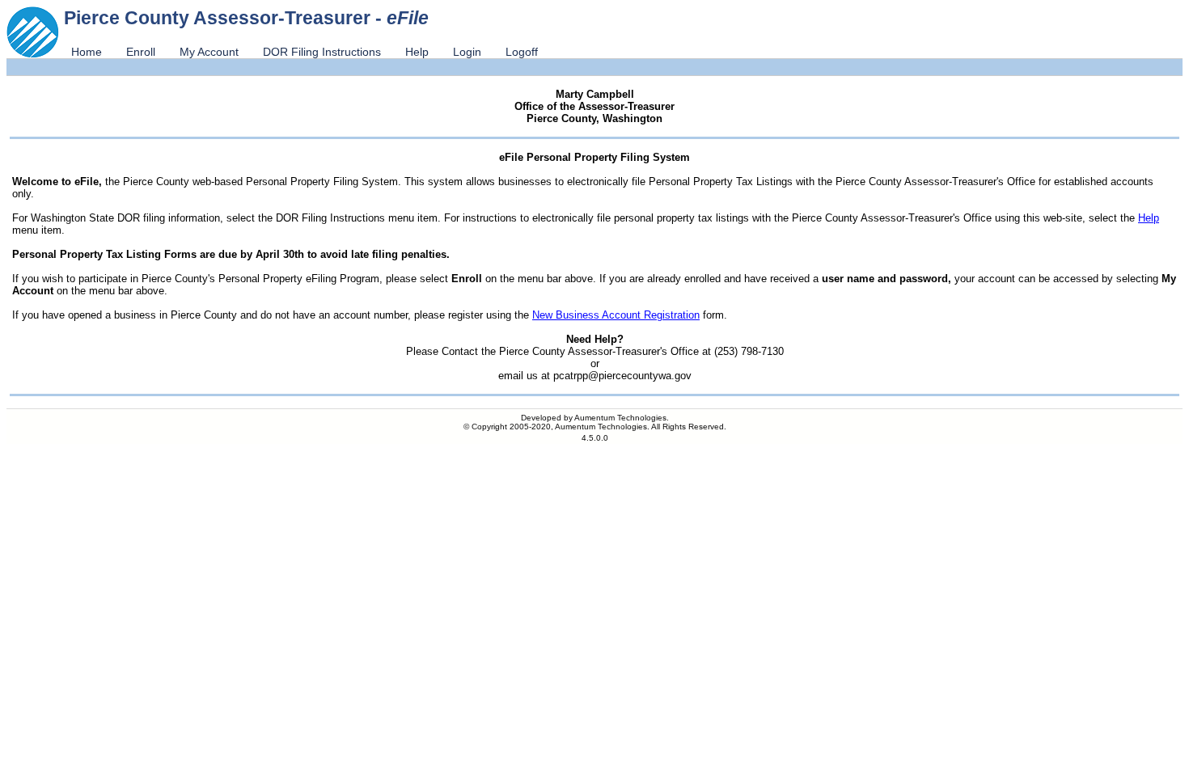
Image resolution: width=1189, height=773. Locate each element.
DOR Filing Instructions (322, 51)
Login (467, 51)
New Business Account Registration (616, 315)
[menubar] (304, 51)
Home (86, 51)
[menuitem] (86, 51)
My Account (209, 51)
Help (417, 51)
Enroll (140, 51)
